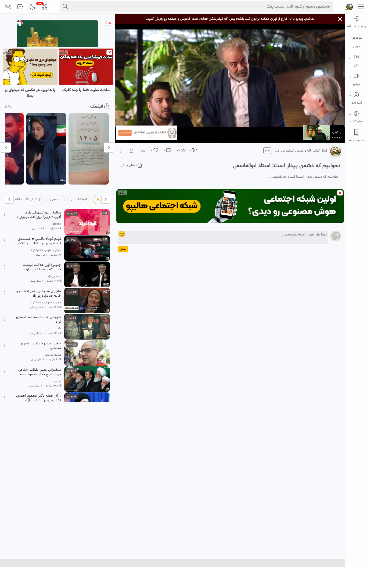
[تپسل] (20, 23)
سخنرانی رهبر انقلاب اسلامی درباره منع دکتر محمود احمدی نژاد (38, 372)
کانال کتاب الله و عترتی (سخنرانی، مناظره (300, 150)
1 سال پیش (129, 165)
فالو (267, 150)
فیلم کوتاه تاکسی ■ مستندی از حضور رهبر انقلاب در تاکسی (38, 241)
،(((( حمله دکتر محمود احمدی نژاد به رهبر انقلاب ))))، (38, 398)
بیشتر (8, 106)
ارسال (123, 249)
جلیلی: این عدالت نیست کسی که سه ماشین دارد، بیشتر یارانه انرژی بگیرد (42, 267)
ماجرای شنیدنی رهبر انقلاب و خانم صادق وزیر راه (38, 293)
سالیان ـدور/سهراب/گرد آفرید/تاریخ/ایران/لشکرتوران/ (39, 214)
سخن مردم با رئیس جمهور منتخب (40, 345)
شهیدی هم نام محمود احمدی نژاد (38, 319)
